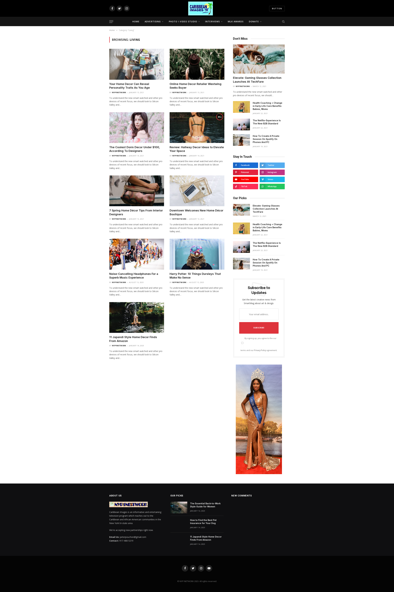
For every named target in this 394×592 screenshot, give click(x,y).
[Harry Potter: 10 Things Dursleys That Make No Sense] (197, 254)
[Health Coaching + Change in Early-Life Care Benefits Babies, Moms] (241, 107)
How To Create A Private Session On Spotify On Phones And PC (266, 139)
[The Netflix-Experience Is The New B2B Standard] (241, 124)
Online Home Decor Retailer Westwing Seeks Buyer (195, 85)
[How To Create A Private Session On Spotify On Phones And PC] (241, 140)
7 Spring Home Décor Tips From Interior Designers (136, 212)
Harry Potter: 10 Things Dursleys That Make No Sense (195, 275)
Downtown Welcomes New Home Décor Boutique (196, 212)
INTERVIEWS (212, 21)
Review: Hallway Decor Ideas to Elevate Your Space (197, 149)
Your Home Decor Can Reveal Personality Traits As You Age (129, 85)
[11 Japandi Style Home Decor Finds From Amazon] (136, 317)
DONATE (254, 21)
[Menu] (111, 21)
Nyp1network (119, 92)
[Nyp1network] (200, 8)
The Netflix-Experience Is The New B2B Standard (267, 122)
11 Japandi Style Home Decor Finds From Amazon (133, 338)
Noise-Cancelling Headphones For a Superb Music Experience (133, 275)
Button (277, 8)
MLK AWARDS (235, 21)
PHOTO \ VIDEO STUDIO (183, 21)
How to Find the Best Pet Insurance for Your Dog (203, 521)
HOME (135, 21)
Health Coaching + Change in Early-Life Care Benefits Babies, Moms (267, 106)
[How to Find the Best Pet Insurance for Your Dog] (178, 524)
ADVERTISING (153, 21)
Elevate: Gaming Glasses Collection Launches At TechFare (257, 79)
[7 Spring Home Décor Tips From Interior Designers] (136, 190)
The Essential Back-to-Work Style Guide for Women (205, 505)
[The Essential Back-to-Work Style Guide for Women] (178, 507)
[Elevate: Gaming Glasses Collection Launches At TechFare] (259, 59)
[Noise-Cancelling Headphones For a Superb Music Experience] (136, 254)
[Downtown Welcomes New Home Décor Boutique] (197, 190)
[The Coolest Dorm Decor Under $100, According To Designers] (136, 127)
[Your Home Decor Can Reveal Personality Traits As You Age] (136, 64)
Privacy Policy (260, 350)
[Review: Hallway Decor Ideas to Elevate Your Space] (197, 127)
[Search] (283, 21)
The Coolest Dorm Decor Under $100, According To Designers (134, 149)
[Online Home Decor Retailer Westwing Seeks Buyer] (197, 64)
